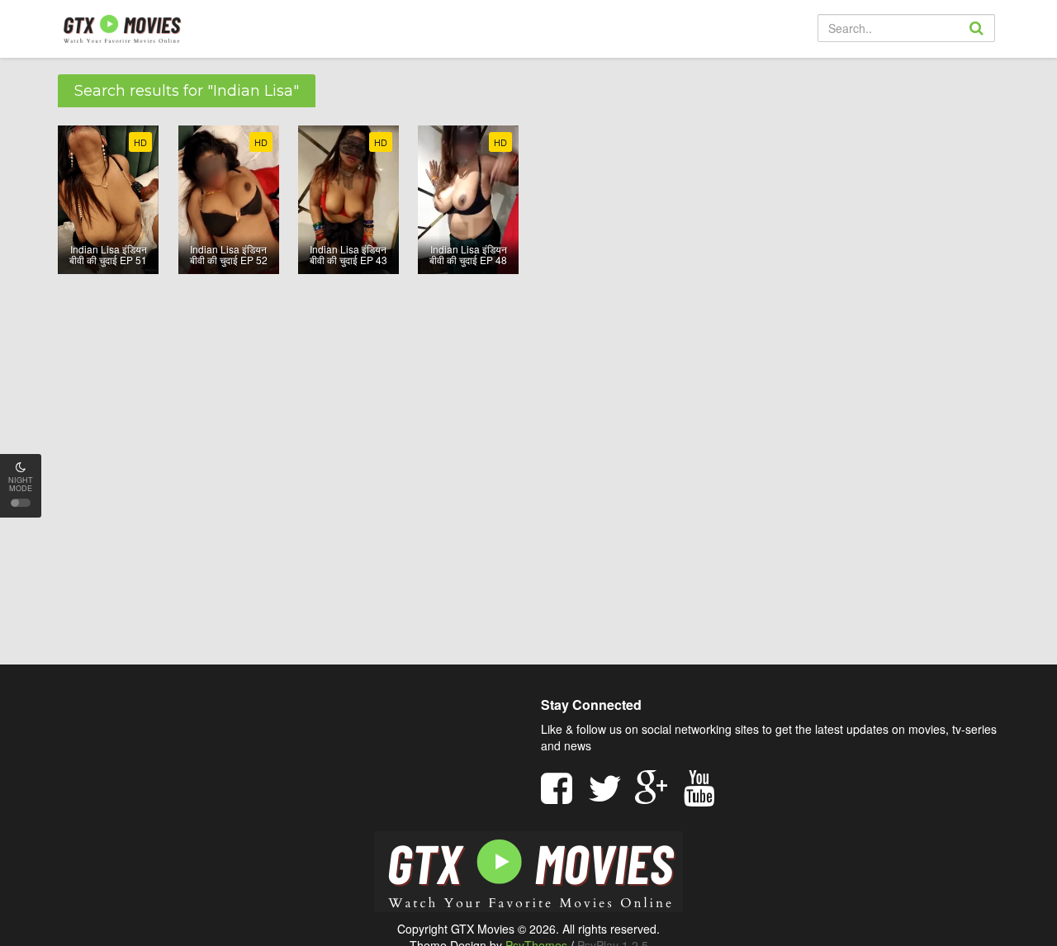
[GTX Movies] (121, 28)
